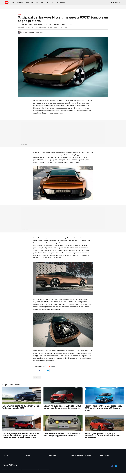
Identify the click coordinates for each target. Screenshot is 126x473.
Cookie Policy (52, 455)
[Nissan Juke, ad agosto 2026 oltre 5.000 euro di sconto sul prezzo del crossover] (63, 395)
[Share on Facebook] (39, 370)
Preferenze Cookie (105, 455)
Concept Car (37, 377)
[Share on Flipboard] (43, 370)
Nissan (20, 14)
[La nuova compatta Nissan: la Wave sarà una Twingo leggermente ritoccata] (63, 423)
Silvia (76, 157)
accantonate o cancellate (60, 111)
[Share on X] (35, 370)
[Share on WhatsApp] (52, 370)
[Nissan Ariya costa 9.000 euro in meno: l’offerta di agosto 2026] (21, 395)
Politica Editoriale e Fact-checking (81, 455)
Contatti (28, 455)
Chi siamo (5, 455)
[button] (3, 3)
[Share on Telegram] (48, 370)
